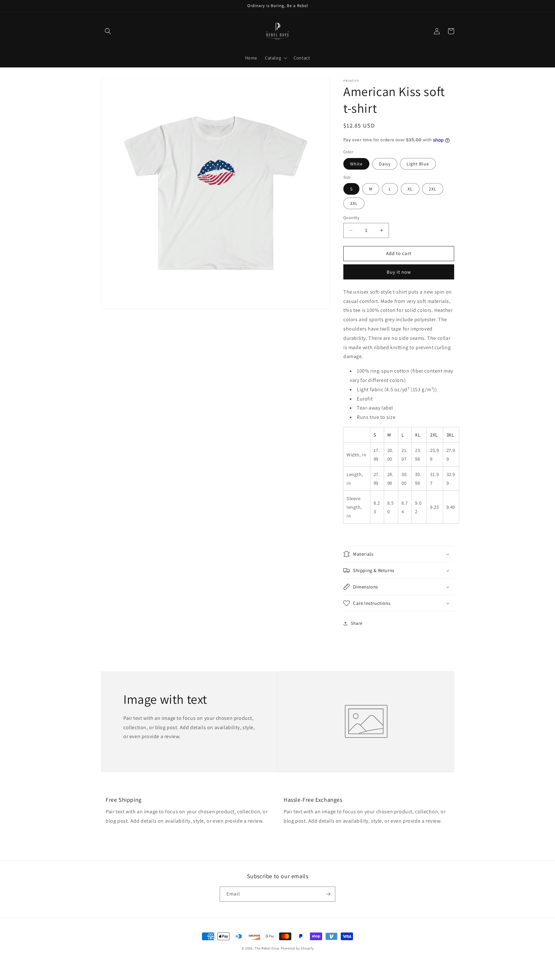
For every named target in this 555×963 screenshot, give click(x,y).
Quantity (351, 217)
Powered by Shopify (297, 948)
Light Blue (418, 164)
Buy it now (399, 272)
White (356, 164)
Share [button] (357, 623)
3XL (354, 203)
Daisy (385, 164)
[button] (108, 31)
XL (410, 189)
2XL (432, 189)
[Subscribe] (328, 894)
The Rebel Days (267, 948)
